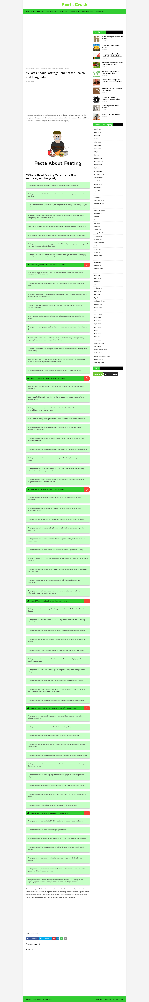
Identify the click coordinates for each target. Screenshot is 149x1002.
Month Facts (97, 278)
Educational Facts (99, 200)
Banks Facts (97, 148)
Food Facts (97, 223)
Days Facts (97, 190)
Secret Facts (97, 320)
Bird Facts (96, 155)
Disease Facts (98, 194)
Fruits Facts (97, 226)
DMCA (121, 999)
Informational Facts (99, 259)
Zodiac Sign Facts (99, 362)
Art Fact (96, 139)
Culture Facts (97, 187)
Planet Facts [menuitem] (63, 11)
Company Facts (98, 171)
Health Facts (33, 68)
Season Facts (97, 317)
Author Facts (97, 142)
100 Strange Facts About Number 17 (110, 107)
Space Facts (97, 327)
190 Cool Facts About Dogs (111, 114)
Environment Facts (99, 203)
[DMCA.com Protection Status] (105, 376)
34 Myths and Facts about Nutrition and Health (50, 265)
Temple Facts (97, 346)
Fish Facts (97, 216)
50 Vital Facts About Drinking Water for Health (49, 489)
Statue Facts (97, 340)
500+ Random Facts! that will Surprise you (112, 89)
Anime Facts (97, 132)
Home (27, 68)
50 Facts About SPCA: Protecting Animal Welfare (111, 98)
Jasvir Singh (30, 81)
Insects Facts (97, 262)
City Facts (96, 168)
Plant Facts (97, 294)
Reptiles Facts (98, 307)
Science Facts (98, 314)
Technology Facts (99, 343)
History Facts (97, 249)
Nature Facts (97, 285)
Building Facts (98, 158)
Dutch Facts (97, 197)
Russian (96, 311)
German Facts (98, 236)
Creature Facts (98, 184)
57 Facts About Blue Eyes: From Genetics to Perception (52, 601)
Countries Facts (98, 181)
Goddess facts (98, 239)
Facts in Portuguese (99, 210)
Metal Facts (97, 275)
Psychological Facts (99, 301)
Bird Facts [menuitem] (40, 11)
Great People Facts (99, 242)
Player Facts (97, 298)
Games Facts (97, 229)
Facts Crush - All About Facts (44, 999)
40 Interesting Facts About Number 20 (111, 46)
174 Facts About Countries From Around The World (111, 72)
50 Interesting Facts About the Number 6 (112, 38)
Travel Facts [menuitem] (100, 11)
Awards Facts (97, 145)
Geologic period (98, 233)
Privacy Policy (98, 999)
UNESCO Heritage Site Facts (102, 356)
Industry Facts (98, 255)
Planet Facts (97, 291)
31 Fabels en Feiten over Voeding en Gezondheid (50, 378)
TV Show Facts (98, 353)
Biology (96, 152)
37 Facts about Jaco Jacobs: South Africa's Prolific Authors (112, 81)
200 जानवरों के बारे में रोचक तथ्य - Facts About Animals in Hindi (112, 64)
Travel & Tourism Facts (100, 349)
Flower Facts (97, 220)
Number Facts (98, 288)
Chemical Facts (98, 165)
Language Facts (98, 268)
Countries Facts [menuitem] (51, 11)
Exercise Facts (98, 207)
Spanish (96, 330)
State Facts (97, 337)
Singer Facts (97, 324)
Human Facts (97, 252)
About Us (115, 999)
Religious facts (98, 304)
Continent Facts (98, 177)
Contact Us (108, 999)
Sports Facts (97, 333)
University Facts (98, 359)
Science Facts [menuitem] (74, 11)
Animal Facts (97, 129)
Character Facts (98, 161)
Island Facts (97, 265)
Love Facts (97, 272)
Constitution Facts (99, 174)
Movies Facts (97, 281)
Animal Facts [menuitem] (30, 11)
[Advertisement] (58, 42)
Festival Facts (98, 213)
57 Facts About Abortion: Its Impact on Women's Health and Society (56, 708)
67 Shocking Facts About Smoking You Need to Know (51, 813)
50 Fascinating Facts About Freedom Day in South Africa (112, 55)
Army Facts (97, 135)
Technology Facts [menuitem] (87, 11)
